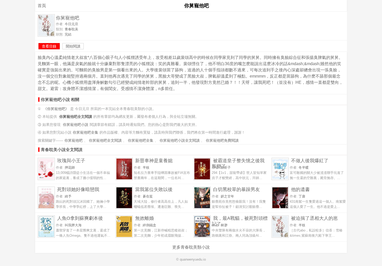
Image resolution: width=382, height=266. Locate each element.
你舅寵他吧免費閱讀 (222, 140)
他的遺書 (300, 189)
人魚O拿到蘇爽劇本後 (80, 218)
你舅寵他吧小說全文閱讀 (180, 140)
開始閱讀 (73, 46)
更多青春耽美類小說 (191, 247)
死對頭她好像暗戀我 (78, 189)
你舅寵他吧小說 (75, 125)
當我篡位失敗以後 (154, 189)
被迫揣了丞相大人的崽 (314, 218)
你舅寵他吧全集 (85, 132)
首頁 (42, 5)
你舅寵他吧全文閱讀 (105, 140)
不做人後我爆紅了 (309, 160)
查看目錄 (49, 46)
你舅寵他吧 (73, 140)
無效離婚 (144, 218)
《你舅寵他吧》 (56, 109)
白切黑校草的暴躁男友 (236, 189)
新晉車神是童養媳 (154, 160)
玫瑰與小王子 (71, 160)
